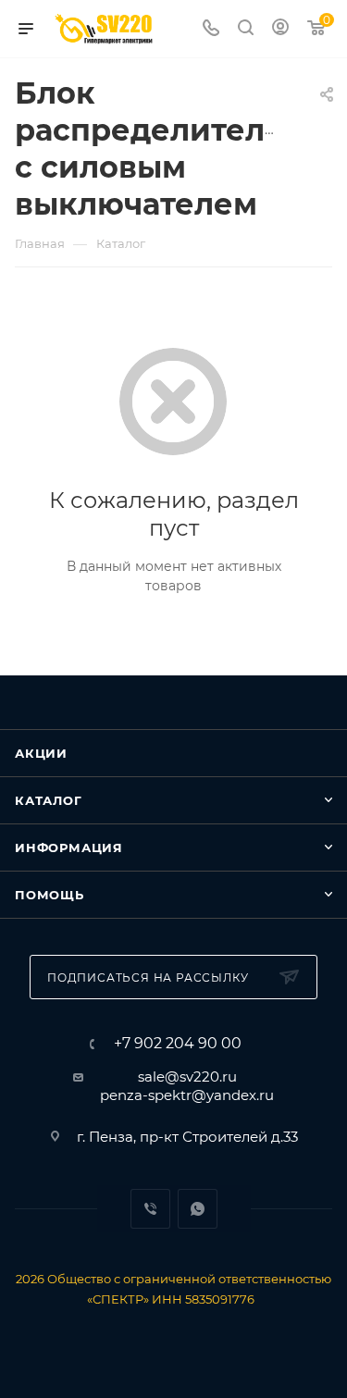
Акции (41, 753)
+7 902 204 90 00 (178, 1043)
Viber (150, 1209)
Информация (69, 847)
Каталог (48, 800)
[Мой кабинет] (280, 29)
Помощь (49, 894)
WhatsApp (197, 1209)
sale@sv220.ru (187, 1076)
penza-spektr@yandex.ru (187, 1095)
